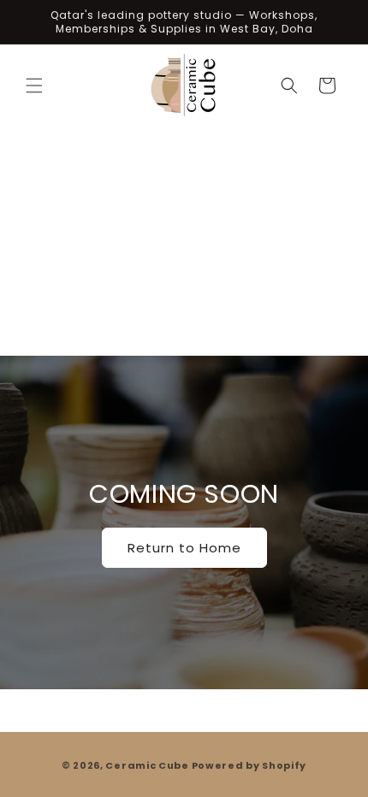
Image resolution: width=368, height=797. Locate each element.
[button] (34, 85)
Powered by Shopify (249, 765)
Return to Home (184, 548)
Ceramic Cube (146, 765)
